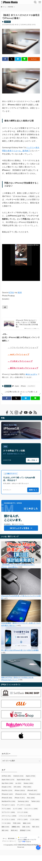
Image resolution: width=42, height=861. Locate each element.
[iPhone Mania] (9, 2)
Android (18, 776)
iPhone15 (7, 798)
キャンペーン (31, 808)
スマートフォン (9, 816)
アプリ (6, 808)
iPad (27, 787)
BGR (20, 292)
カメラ (17, 808)
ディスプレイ (8, 819)
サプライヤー (8, 812)
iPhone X (20, 798)
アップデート (23, 805)
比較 (26, 827)
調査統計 (25, 830)
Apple (17, 386)
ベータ (6, 823)
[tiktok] (21, 412)
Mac (31, 798)
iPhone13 (21, 794)
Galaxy (28, 783)
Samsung (23, 801)
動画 (5, 827)
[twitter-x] (12, 412)
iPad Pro (7, 790)
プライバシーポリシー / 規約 (10, 841)
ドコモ (34, 819)
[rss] (35, 412)
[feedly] (30, 412)
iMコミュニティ (31, 374)
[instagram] (16, 412)
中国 (16, 823)
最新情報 (7, 21)
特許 (35, 827)
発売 (5, 830)
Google (6, 787)
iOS (17, 787)
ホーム (5, 838)
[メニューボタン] (40, 2)
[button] (5, 59)
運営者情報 (11, 838)
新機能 (16, 827)
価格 (26, 823)
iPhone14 (34, 794)
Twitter (35, 801)
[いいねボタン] (5, 307)
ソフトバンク (25, 816)
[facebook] (7, 412)
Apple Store (8, 779)
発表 (14, 830)
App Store (7, 783)
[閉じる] (39, 837)
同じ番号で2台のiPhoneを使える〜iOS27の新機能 (20, 650)
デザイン (22, 819)
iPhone (23, 386)
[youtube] (26, 412)
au (18, 783)
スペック (22, 812)
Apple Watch (23, 779)
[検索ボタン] (35, 2)
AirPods (6, 776)
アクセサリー (8, 805)
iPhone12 (7, 794)
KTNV (11, 292)
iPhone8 (32, 790)
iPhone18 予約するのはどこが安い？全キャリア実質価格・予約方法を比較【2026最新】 (27, 323)
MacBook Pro (8, 801)
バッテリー (31, 386)
